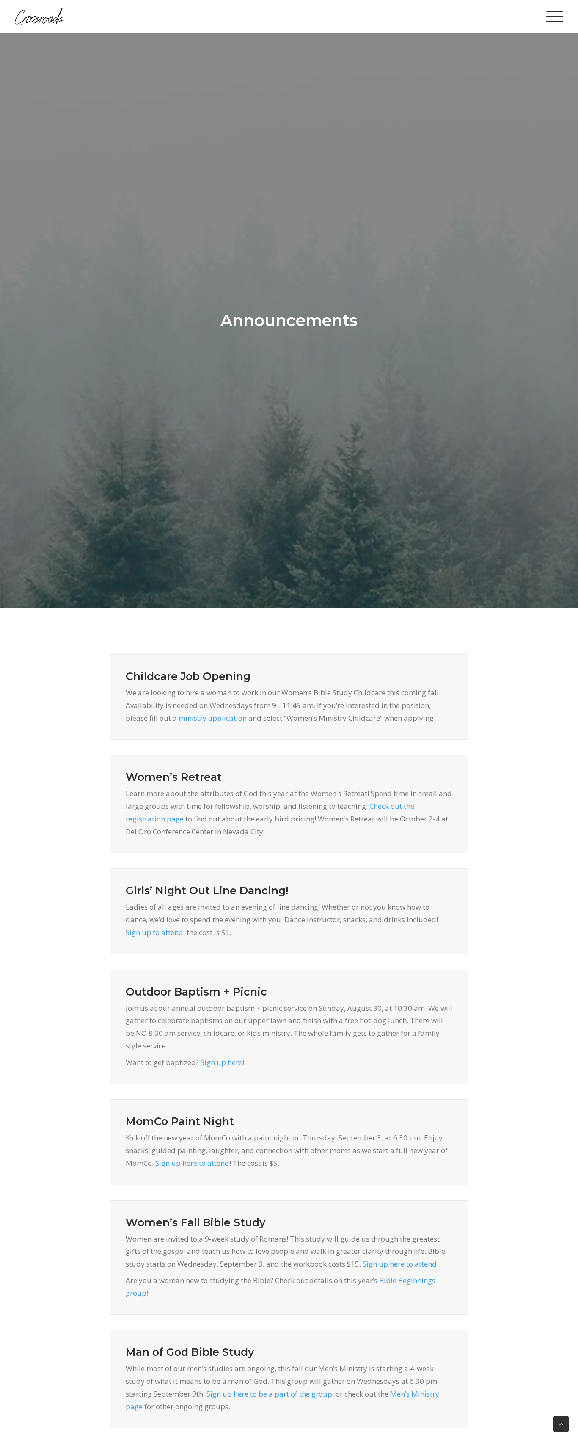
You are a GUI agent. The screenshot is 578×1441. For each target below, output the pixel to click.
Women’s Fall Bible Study (195, 1222)
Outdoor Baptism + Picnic (196, 991)
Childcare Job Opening (188, 676)
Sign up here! (222, 1062)
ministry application (213, 718)
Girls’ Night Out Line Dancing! (207, 890)
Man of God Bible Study (190, 1352)
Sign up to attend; (155, 932)
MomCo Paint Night (180, 1121)
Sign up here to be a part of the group (269, 1394)
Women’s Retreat (174, 777)
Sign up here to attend (192, 1163)
